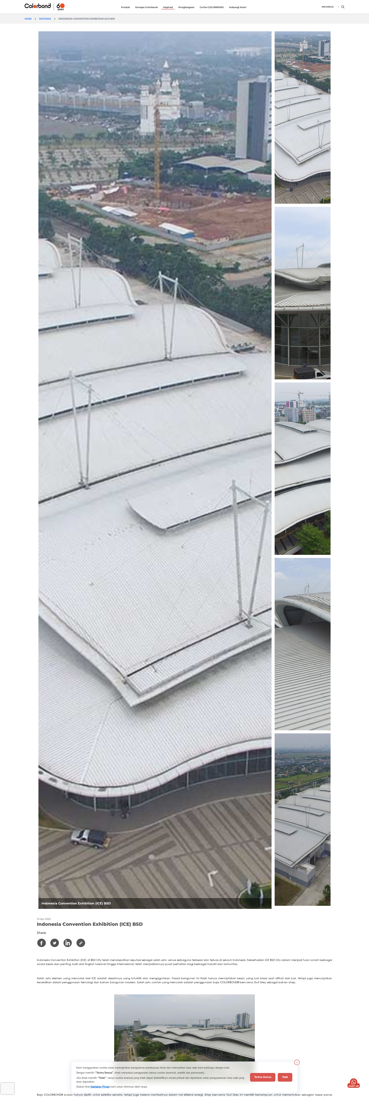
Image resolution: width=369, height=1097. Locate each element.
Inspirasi (168, 7)
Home (28, 18)
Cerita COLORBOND (212, 7)
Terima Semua (262, 1077)
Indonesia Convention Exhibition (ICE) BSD (86, 18)
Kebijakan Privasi (100, 1086)
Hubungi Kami (237, 7)
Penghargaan (186, 7)
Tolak (285, 1077)
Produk (125, 7)
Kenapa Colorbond (146, 7)
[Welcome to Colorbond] (51, 6)
